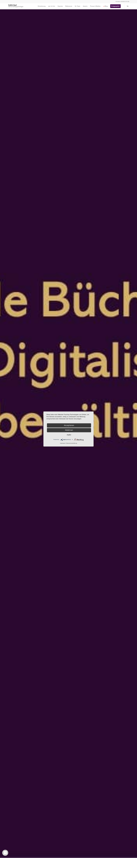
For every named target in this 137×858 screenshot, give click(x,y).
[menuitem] (41, 6)
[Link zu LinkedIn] (127, 6)
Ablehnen (69, 430)
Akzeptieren (69, 425)
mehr (69, 435)
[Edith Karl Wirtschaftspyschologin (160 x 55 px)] (16, 6)
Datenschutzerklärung (71, 443)
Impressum (62, 443)
